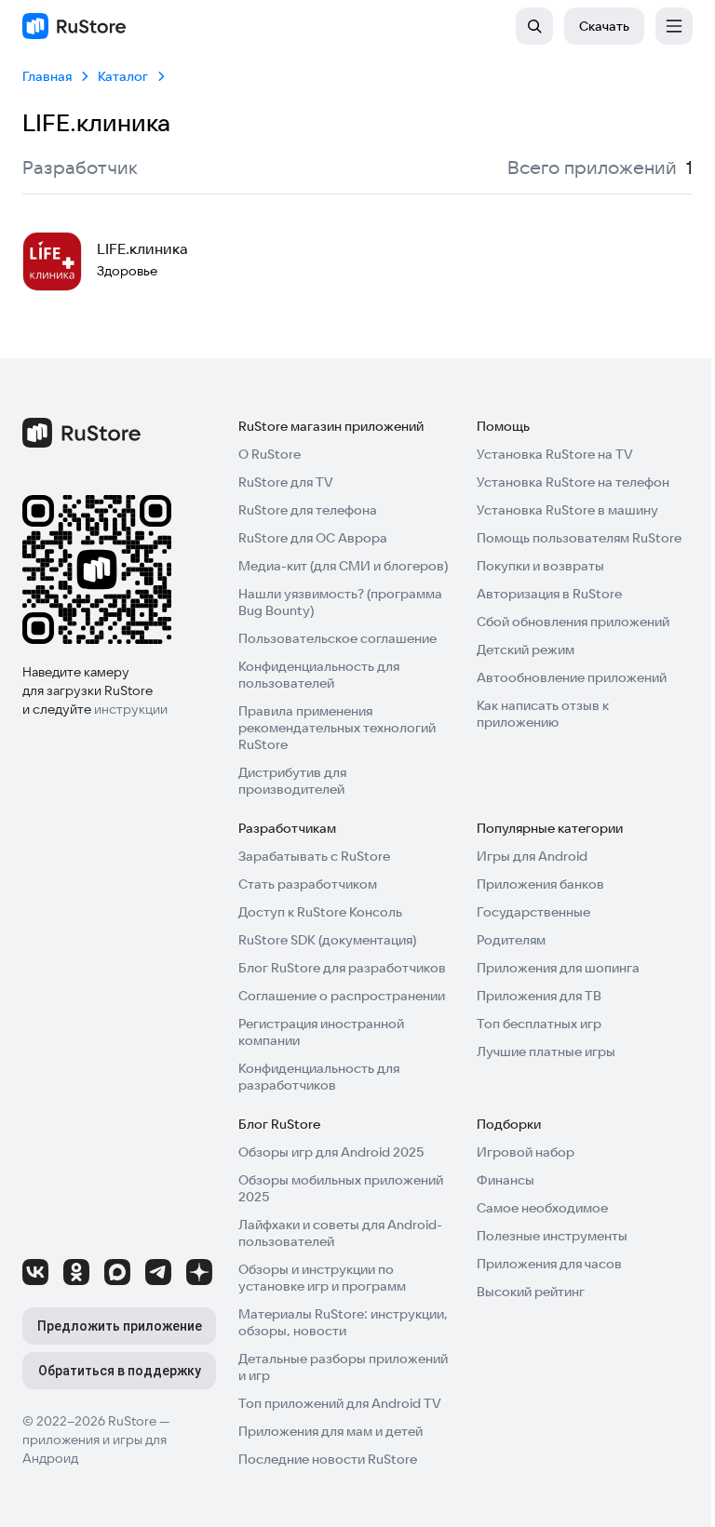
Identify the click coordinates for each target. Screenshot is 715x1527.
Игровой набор (525, 1152)
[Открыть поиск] (534, 26)
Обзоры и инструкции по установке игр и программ (322, 1277)
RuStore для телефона (307, 510)
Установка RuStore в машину (567, 510)
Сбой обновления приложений (573, 621)
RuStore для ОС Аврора (312, 537)
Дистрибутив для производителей (292, 780)
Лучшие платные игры (546, 1051)
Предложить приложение (119, 1326)
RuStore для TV (285, 482)
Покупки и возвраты (540, 565)
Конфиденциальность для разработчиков (318, 1076)
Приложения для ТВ (539, 995)
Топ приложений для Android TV (339, 1403)
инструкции (131, 709)
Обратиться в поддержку (119, 1370)
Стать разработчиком (307, 884)
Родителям (511, 939)
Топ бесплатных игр (539, 1023)
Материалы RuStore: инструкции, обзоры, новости (343, 1322)
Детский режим (525, 649)
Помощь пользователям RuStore (579, 537)
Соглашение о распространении (341, 995)
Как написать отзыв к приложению (543, 713)
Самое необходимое (542, 1207)
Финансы (505, 1180)
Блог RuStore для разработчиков (342, 967)
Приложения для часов (549, 1263)
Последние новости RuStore (327, 1459)
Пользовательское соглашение (337, 638)
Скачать (604, 26)
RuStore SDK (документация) (327, 939)
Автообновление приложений (572, 677)
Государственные (533, 912)
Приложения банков (540, 884)
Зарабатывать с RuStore (314, 856)
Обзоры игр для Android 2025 (331, 1152)
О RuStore (269, 454)
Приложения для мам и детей (330, 1431)
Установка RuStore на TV (555, 454)
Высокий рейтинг (531, 1291)
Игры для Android (532, 856)
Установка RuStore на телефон (573, 482)
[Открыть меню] (674, 26)
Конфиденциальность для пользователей (318, 674)
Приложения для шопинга (558, 967)
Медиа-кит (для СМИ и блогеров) (343, 565)
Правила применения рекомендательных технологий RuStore (337, 728)
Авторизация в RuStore (549, 593)
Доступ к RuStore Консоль (320, 912)
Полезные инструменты (552, 1235)
